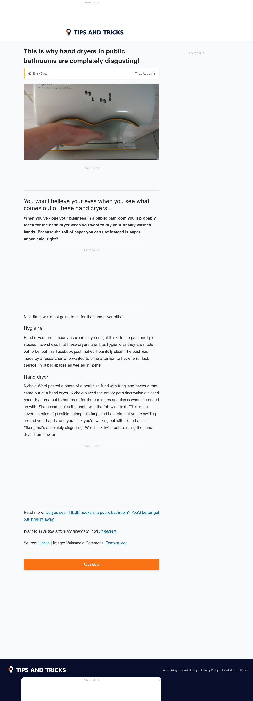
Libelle (44, 543)
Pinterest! (107, 531)
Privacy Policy (209, 670)
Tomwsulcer (116, 543)
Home (243, 670)
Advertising (170, 670)
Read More (91, 564)
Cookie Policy (189, 670)
